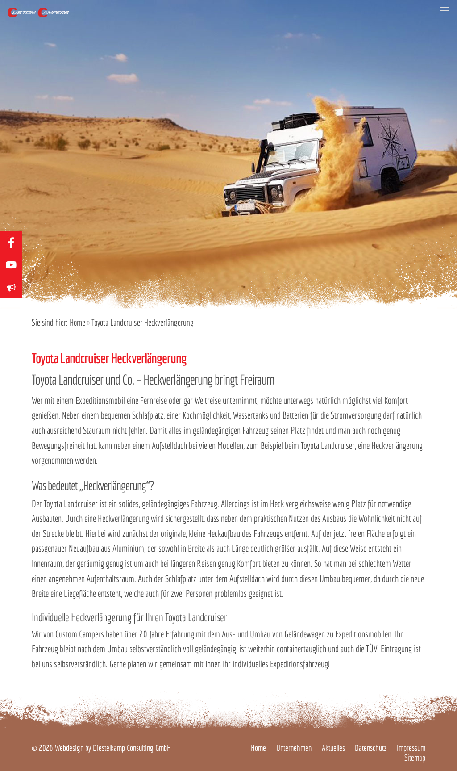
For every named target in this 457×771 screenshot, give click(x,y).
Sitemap (414, 758)
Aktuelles (333, 748)
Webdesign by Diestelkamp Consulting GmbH (113, 748)
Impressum (411, 748)
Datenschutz (370, 748)
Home (77, 322)
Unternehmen (294, 748)
